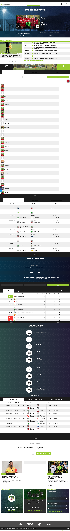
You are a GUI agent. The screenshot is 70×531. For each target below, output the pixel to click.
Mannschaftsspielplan (56, 200)
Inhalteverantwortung (26, 528)
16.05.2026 (27, 45)
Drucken (58, 322)
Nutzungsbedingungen (15, 528)
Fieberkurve (40, 291)
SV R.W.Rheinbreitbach (35, 437)
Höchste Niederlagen (56, 399)
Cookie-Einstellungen (33, 528)
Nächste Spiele (13, 200)
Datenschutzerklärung (8, 528)
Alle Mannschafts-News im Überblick (33, 60)
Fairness (62, 291)
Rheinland (35, 438)
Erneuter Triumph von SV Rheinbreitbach (45, 58)
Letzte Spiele (35, 200)
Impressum (2, 528)
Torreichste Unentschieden (35, 399)
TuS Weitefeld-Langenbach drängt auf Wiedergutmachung (10, 55)
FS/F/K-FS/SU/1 (39, 267)
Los (58, 77)
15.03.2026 (27, 58)
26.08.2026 (27, 42)
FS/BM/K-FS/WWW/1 (29, 267)
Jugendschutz (20, 528)
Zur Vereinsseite (35, 11)
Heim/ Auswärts (30, 291)
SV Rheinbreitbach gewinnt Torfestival (45, 45)
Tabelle (8, 291)
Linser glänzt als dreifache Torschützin (45, 50)
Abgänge (57, 72)
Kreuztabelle (51, 291)
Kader (13, 72)
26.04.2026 (27, 53)
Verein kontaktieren (43, 453)
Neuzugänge (35, 72)
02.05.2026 (27, 50)
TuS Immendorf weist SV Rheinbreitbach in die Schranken (47, 48)
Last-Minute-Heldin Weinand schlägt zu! (45, 53)
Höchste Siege (13, 399)
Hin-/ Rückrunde (19, 291)
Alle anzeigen (34, 395)
